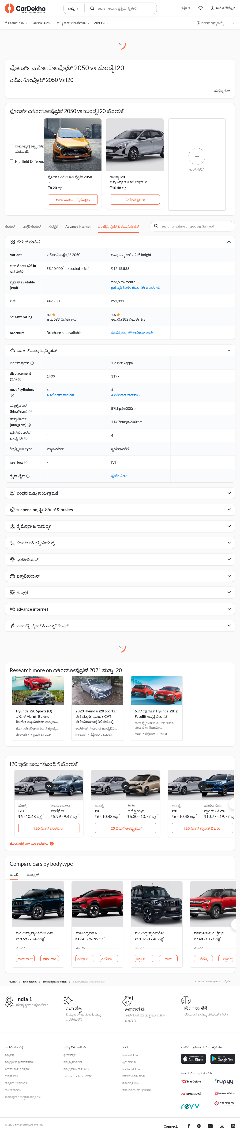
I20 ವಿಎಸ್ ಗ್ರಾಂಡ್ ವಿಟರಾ (202, 828)
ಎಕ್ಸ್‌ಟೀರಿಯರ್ (31, 226)
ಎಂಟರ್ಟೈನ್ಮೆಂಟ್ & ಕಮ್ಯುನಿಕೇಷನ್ (118, 226)
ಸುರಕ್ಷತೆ (53, 226)
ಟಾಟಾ (131, 806)
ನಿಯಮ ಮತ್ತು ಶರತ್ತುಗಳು (17, 1069)
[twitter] (199, 1126)
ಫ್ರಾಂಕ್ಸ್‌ (228, 959)
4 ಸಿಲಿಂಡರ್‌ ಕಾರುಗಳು (61, 395)
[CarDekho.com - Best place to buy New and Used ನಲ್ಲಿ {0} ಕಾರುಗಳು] (25, 8)
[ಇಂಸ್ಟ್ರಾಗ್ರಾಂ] (222, 1126)
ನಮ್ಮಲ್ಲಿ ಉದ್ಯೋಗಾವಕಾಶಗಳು (19, 1062)
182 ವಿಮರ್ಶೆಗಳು (133, 319)
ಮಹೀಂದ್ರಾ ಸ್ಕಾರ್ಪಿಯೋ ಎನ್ (34, 933)
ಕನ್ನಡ (184, 7)
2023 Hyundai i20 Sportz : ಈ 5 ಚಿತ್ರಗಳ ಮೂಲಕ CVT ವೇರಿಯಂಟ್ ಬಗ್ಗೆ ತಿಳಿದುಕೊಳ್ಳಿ (96, 716)
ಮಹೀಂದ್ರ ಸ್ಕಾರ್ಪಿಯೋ (149, 933)
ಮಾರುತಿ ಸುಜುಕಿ (60, 806)
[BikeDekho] (191, 1081)
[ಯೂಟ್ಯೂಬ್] (210, 1126)
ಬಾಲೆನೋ (57, 811)
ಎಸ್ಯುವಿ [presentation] (14, 874)
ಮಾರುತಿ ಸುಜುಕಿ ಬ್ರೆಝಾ (209, 933)
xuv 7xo (49, 959)
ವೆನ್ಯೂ (203, 959)
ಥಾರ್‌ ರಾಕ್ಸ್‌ (25, 959)
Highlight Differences (31, 161)
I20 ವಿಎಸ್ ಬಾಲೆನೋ (49, 828)
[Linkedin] (233, 1126)
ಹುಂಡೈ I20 (117, 177)
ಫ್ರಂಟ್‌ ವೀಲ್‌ (119, 475)
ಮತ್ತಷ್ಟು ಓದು (222, 91)
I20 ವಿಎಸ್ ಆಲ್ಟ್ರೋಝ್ (125, 828)
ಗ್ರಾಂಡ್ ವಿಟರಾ (214, 811)
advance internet (77, 226)
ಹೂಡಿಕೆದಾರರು (13, 1090)
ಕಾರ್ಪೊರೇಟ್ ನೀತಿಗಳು (16, 1083)
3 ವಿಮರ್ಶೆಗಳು (67, 319)
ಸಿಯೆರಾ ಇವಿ (109, 959)
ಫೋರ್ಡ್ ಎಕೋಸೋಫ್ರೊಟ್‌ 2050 (70, 177)
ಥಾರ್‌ (168, 959)
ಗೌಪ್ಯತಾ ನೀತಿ (11, 1076)
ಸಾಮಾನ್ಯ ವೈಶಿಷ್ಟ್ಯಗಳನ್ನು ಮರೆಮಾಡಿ (30, 149)
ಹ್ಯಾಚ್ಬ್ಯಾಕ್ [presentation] (33, 874)
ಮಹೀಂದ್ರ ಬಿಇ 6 (86, 933)
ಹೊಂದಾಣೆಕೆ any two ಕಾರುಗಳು (29, 843)
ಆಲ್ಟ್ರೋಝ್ (136, 811)
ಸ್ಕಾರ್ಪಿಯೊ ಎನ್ (145, 959)
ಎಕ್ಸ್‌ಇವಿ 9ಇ (85, 959)
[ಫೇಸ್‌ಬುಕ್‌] (189, 1126)
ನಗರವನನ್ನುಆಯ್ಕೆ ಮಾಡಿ (216, 23)
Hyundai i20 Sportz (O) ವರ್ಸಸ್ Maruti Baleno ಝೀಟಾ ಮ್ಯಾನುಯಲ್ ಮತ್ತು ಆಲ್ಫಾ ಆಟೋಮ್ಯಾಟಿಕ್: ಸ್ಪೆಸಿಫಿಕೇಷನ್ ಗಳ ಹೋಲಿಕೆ (37, 721)
